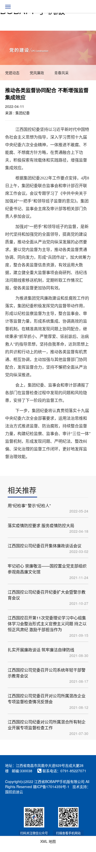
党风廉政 (37, 72)
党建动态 (12, 72)
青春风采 (61, 72)
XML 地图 (48, 841)
